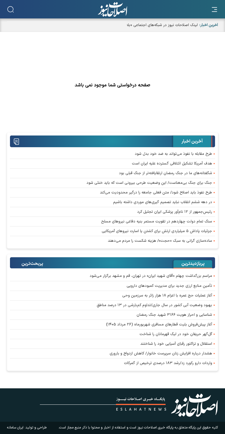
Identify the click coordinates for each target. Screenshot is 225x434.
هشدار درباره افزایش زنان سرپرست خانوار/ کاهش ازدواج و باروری (161, 353)
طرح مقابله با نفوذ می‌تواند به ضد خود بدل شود (173, 154)
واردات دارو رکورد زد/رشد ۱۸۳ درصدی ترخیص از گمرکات (168, 363)
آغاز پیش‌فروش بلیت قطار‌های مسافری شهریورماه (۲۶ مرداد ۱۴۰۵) (159, 324)
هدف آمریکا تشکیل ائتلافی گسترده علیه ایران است (172, 164)
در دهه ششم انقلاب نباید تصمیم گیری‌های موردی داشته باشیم (162, 202)
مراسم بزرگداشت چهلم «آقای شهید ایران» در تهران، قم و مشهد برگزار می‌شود (151, 276)
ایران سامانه (15, 427)
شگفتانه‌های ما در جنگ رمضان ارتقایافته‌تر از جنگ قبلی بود (165, 173)
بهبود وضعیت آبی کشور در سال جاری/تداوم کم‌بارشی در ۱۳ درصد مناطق (154, 305)
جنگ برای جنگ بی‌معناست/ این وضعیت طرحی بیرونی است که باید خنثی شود (149, 183)
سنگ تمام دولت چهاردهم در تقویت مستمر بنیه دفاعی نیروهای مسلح (156, 221)
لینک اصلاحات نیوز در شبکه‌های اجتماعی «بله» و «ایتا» (155, 25)
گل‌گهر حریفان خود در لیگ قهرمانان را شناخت (175, 334)
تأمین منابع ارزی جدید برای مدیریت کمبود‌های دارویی (169, 286)
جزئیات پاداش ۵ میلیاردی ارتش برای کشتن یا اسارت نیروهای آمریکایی (157, 231)
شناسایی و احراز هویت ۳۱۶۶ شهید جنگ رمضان (174, 315)
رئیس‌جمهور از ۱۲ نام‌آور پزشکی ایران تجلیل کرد (174, 212)
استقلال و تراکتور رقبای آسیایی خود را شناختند (176, 344)
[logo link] (112, 9)
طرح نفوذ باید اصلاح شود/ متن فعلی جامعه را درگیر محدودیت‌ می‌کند (156, 192)
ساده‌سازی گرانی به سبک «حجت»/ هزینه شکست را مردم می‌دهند (160, 241)
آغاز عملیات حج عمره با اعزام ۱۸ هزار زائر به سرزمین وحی (167, 296)
